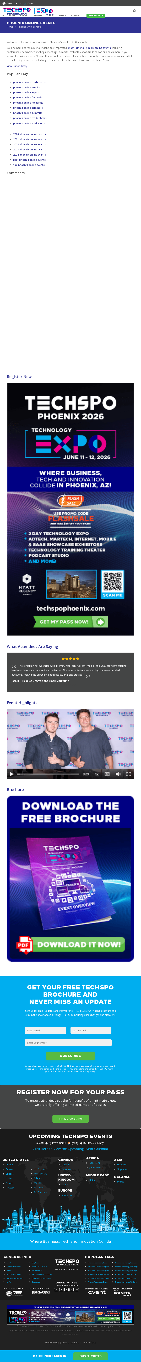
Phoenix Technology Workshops (126, 1282)
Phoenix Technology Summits (126, 1278)
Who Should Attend (14, 1274)
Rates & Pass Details (39, 1266)
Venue (9, 1270)
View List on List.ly (17, 66)
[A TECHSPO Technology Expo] (67, 1265)
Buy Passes (36, 1263)
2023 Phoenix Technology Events (99, 1266)
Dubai (92, 1180)
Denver (9, 1183)
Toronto (66, 1164)
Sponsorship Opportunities (42, 1274)
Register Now (19, 376)
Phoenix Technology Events (98, 1263)
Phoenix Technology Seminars (126, 1274)
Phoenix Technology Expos (97, 1282)
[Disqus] (70, 226)
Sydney (120, 1181)
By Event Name (57, 1142)
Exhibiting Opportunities (41, 1278)
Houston (10, 1187)
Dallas (9, 1178)
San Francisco (40, 1192)
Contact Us (36, 1282)
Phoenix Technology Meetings (126, 1266)
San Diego (39, 1187)
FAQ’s (9, 1282)
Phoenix (37, 1182)
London (65, 1184)
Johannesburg (96, 1167)
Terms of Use (89, 1342)
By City (74, 1142)
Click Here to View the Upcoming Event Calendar (70, 1149)
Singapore (122, 1169)
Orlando (38, 1178)
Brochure (15, 789)
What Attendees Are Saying (32, 646)
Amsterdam (67, 1195)
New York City (40, 1173)
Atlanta (9, 1164)
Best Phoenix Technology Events (99, 1270)
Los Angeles (39, 1169)
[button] (124, 659)
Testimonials (37, 1270)
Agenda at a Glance (14, 1266)
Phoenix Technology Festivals (126, 1263)
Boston (9, 1169)
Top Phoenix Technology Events (99, 1274)
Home (10, 26)
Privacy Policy (52, 1342)
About (9, 1263)
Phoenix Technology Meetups (126, 1270)
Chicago (10, 1173)
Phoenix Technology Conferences (99, 1278)
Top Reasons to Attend (15, 1278)
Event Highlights (22, 702)
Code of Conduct (70, 1342)
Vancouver (67, 1169)
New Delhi (122, 1164)
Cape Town (94, 1162)
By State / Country (93, 1142)
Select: (40, 1142)
